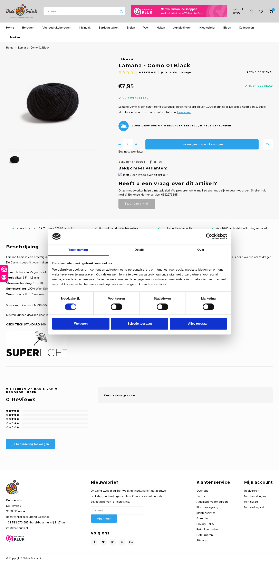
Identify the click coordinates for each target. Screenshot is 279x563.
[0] (271, 11)
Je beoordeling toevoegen (176, 72)
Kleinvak (84, 27)
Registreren (251, 490)
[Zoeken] (121, 11)
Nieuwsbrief (207, 27)
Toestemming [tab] (78, 250)
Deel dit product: (132, 161)
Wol (145, 27)
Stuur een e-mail (137, 203)
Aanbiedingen (182, 27)
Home (10, 27)
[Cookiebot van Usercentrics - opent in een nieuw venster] (209, 236)
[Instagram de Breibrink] (112, 542)
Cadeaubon (246, 27)
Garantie (202, 518)
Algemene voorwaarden (212, 501)
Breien (131, 27)
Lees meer (184, 112)
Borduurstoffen (108, 27)
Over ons (202, 490)
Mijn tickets (251, 501)
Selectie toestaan (139, 323)
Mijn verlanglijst (254, 507)
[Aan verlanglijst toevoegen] (268, 144)
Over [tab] (200, 250)
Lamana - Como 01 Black (33, 47)
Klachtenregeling (207, 507)
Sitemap (201, 540)
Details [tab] (140, 250)
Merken (15, 37)
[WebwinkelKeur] (179, 11)
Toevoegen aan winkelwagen (202, 144)
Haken (161, 27)
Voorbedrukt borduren (56, 27)
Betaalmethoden (207, 529)
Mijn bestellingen (255, 496)
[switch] (116, 306)
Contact (201, 496)
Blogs (227, 27)
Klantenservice (205, 512)
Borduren (28, 27)
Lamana (126, 59)
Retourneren (204, 534)
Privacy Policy (205, 523)
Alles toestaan (198, 323)
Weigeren (81, 323)
